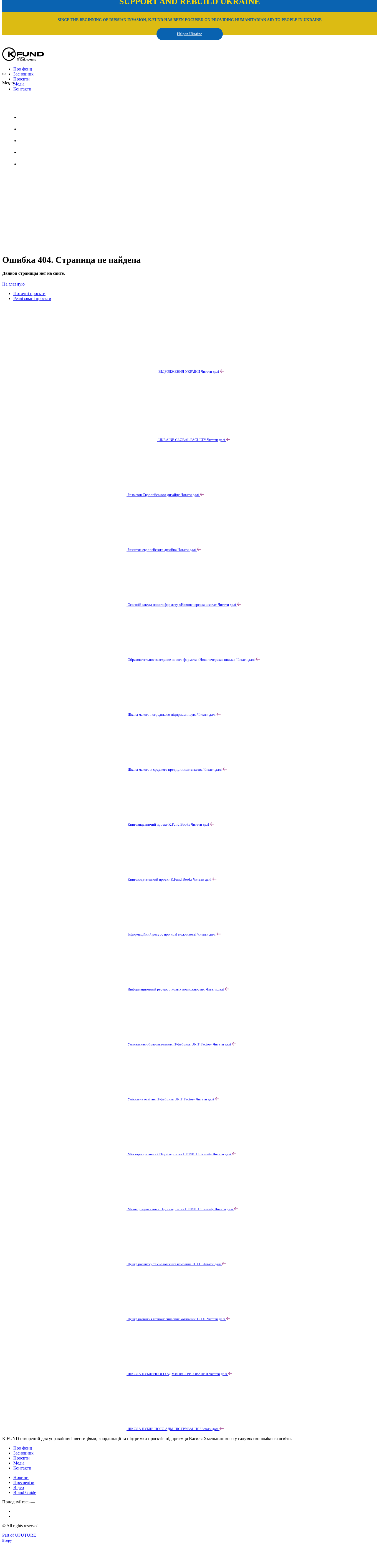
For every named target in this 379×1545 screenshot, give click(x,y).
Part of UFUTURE (19, 1535)
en (36, 103)
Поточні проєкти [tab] (29, 293)
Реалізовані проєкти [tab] (32, 298)
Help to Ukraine (189, 34)
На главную (13, 284)
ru (50, 103)
